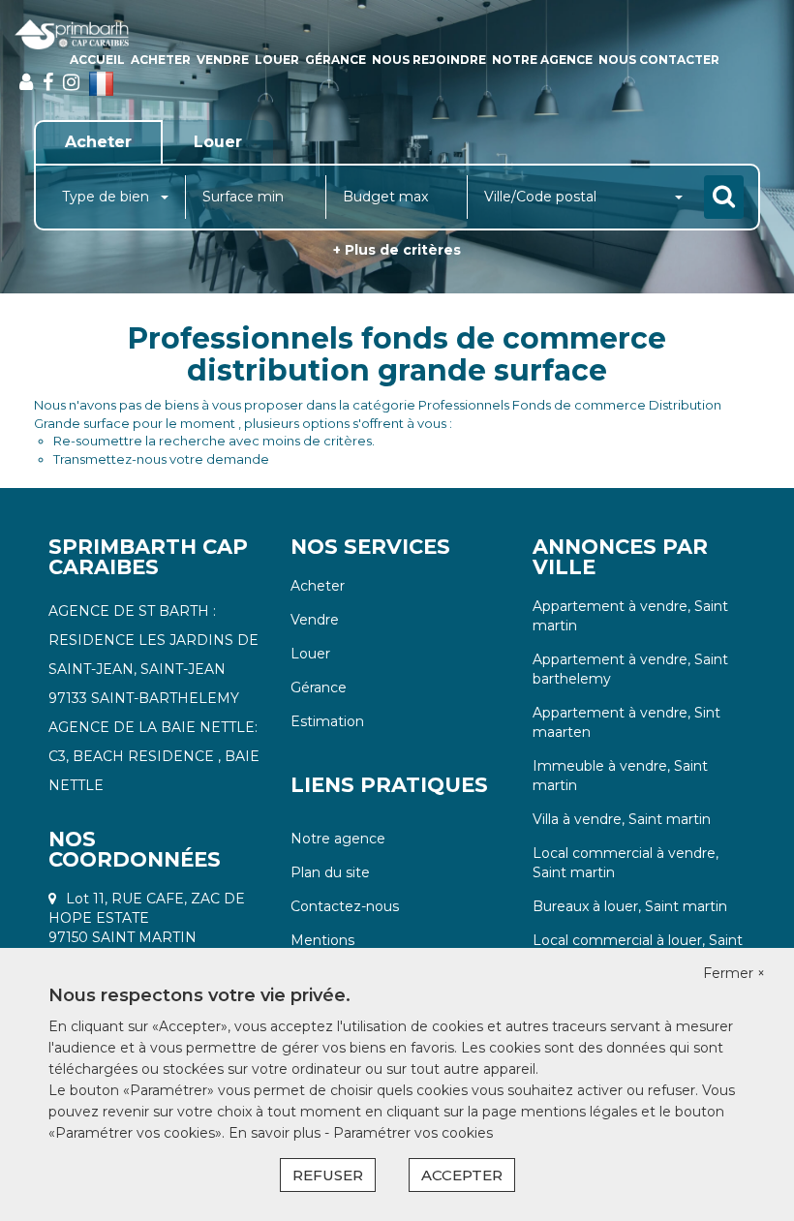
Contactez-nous (344, 906)
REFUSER (327, 1175)
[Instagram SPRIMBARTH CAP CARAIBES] (71, 82)
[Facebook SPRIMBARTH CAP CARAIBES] (48, 82)
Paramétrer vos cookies (413, 1133)
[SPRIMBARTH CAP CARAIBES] (72, 34)
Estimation (327, 721)
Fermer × (734, 973)
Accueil (97, 59)
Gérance (335, 59)
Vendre (223, 59)
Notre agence (337, 838)
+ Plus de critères (397, 250)
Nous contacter (658, 59)
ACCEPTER (462, 1175)
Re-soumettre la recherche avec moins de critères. (214, 440)
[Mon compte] (26, 82)
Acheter (161, 59)
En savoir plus (276, 1133)
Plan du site (330, 872)
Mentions (322, 940)
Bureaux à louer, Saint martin (630, 906)
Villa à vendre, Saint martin (622, 819)
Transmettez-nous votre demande (161, 459)
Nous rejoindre (429, 59)
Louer (277, 59)
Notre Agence (542, 59)
